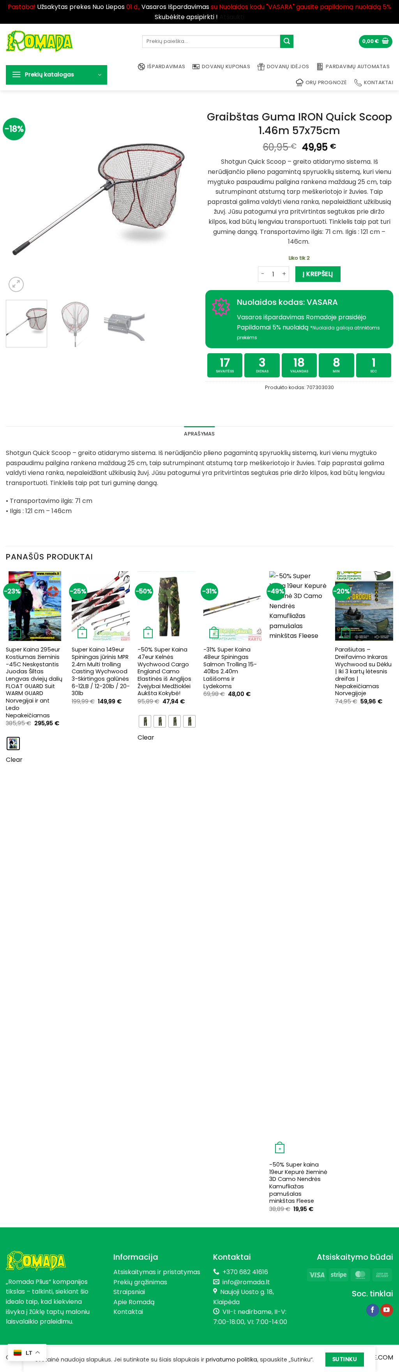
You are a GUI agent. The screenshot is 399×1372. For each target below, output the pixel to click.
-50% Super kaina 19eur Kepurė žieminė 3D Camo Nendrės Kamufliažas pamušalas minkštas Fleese (298, 1183)
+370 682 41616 (245, 1272)
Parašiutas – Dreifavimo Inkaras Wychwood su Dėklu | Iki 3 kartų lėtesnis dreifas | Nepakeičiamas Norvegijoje (363, 671)
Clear (14, 759)
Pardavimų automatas (358, 66)
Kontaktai (378, 82)
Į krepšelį (318, 274)
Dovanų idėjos (288, 66)
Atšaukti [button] (231, 16)
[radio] (13, 743)
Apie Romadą (134, 1302)
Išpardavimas (166, 66)
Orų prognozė (326, 82)
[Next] (180, 200)
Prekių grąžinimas (140, 1282)
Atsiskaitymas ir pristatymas (156, 1272)
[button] (375, 41)
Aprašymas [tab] (199, 433)
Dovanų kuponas (226, 66)
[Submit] (286, 41)
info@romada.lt (244, 1282)
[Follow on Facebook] (372, 1310)
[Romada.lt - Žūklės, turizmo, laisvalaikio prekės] (68, 41)
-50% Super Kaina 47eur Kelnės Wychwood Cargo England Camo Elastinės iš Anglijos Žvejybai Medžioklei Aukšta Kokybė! (164, 671)
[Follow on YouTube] (386, 1310)
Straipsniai (129, 1291)
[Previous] (19, 200)
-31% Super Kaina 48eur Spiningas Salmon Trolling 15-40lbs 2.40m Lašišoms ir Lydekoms (230, 668)
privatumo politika (231, 1359)
